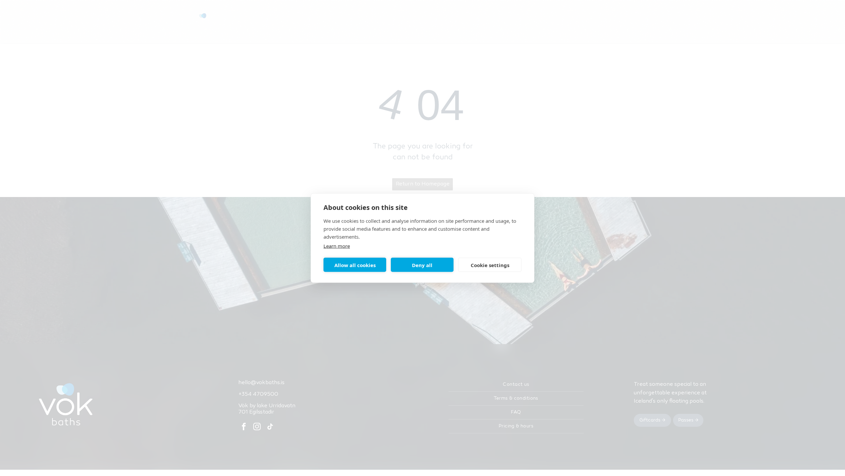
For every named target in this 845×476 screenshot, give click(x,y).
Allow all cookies (355, 264)
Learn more (336, 246)
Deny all (422, 264)
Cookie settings (490, 264)
